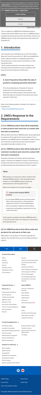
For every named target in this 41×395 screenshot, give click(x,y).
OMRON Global (5, 379)
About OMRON (25, 293)
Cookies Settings (20, 14)
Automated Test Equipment (9, 355)
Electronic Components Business (27, 289)
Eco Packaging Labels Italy (28, 276)
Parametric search (7, 267)
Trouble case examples (8, 297)
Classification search (7, 270)
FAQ (7, 248)
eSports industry (6, 350)
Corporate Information (27, 318)
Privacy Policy (4, 382)
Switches (4, 260)
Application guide (6, 299)
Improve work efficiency (8, 338)
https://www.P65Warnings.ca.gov (12, 109)
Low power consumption (8, 328)
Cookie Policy (24, 382)
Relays (4, 258)
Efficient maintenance (7, 340)
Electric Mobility (6, 348)
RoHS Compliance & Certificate (29, 269)
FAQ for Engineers (6, 294)
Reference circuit (6, 302)
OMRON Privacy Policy (11, 10)
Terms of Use (24, 379)
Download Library (7, 285)
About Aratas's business (27, 315)
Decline (20, 19)
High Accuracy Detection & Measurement (28, 331)
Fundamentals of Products (9, 292)
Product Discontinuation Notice (29, 260)
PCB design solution (7, 326)
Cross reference (6, 272)
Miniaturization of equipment (9, 335)
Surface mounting (6, 333)
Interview (4, 312)
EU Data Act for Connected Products (28, 280)
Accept (20, 24)
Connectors (5, 262)
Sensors (4, 265)
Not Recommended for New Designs (28, 263)
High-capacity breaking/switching (10, 330)
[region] (20, 13)
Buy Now (23, 258)
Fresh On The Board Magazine (10, 307)
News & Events (25, 295)
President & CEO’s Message (28, 313)
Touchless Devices (26, 328)
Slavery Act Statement (27, 302)
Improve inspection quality (28, 326)
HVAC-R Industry (6, 360)
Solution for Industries (9, 344)
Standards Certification (27, 267)
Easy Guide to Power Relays (9, 304)
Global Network (25, 298)
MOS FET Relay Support (27, 274)
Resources (5, 289)
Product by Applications (9, 322)
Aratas (23, 310)
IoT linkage (24, 335)
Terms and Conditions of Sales (9, 386)
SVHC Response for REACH (28, 272)
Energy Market (5, 353)
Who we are (24, 300)
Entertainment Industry (8, 358)
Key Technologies (6, 309)
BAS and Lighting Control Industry (11, 362)
